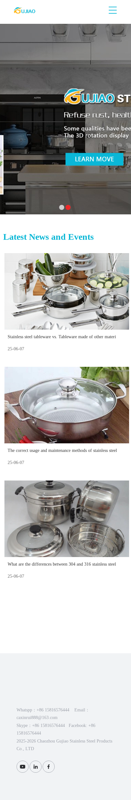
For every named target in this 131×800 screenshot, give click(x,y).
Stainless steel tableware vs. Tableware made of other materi (62, 336)
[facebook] (49, 767)
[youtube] (23, 767)
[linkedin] (36, 767)
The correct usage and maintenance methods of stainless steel (62, 450)
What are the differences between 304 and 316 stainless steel (62, 564)
